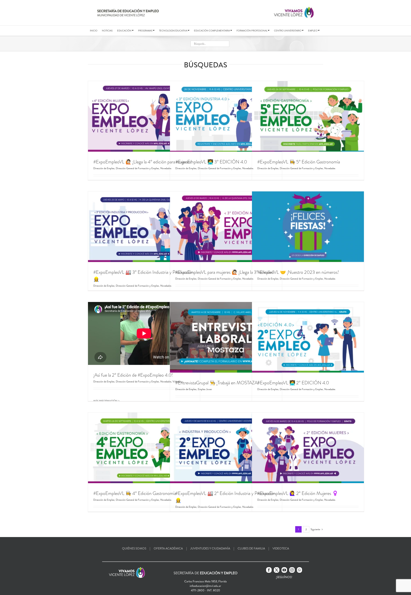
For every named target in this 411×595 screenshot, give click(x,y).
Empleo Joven (205, 389)
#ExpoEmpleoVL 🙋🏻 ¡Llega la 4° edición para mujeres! (142, 161)
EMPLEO (313, 30)
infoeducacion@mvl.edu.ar (205, 586)
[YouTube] (284, 570)
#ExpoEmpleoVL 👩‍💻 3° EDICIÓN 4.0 (211, 161)
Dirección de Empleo (104, 168)
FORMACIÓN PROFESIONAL (252, 30)
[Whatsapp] (299, 570)
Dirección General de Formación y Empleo (137, 168)
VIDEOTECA (281, 548)
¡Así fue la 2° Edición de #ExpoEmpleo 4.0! (133, 375)
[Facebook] (269, 570)
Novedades (329, 168)
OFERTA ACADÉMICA (168, 548)
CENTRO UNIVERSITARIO (288, 30)
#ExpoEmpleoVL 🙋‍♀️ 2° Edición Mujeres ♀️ (297, 493)
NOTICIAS (107, 30)
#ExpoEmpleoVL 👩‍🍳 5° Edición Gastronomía (298, 161)
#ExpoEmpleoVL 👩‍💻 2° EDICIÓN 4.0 (293, 382)
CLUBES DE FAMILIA (251, 548)
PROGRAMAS (145, 30)
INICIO (93, 30)
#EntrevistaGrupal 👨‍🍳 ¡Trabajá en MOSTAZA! (217, 382)
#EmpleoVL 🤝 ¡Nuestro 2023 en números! (298, 272)
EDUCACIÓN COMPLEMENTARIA (212, 30)
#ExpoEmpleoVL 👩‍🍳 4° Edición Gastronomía (134, 493)
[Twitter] (276, 570)
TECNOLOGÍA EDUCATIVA (173, 30)
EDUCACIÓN (124, 30)
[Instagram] (292, 570)
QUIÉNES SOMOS (134, 548)
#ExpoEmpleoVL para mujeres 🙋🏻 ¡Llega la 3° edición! (224, 272)
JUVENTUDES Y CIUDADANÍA (210, 548)
